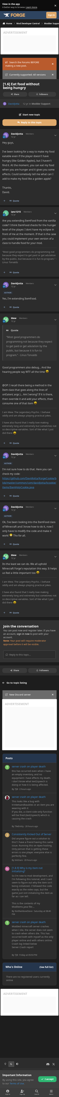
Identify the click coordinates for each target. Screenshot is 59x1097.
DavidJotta (13, 103)
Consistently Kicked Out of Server (31, 834)
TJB (16, 789)
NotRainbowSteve (23, 911)
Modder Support (41, 103)
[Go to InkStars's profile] (7, 835)
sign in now (23, 633)
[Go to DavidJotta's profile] (4, 103)
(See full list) (46, 967)
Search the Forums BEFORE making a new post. (22, 64)
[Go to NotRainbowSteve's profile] (7, 869)
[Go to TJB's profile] (7, 767)
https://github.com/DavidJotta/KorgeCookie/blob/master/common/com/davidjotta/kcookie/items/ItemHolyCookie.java (29, 483)
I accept (49, 1079)
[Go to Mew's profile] (6, 319)
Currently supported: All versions (27, 74)
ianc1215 (16, 211)
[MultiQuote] (4, 200)
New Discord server (20, 694)
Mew (13, 318)
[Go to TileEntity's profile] (7, 797)
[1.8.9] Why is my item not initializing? (27, 869)
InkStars (19, 860)
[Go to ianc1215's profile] (6, 213)
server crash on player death (29, 766)
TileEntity (19, 826)
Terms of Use (17, 1083)
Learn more (6, 5)
